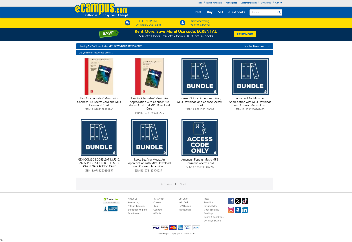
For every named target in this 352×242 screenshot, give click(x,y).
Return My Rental (214, 2)
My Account (266, 2)
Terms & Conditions (213, 217)
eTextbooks (236, 12)
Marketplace (231, 2)
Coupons (157, 209)
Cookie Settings (211, 209)
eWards (157, 213)
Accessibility (134, 202)
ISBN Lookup (185, 206)
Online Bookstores (212, 220)
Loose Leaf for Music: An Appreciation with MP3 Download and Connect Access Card (250, 101)
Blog (200, 2)
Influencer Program (137, 209)
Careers (157, 202)
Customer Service (249, 2)
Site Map (208, 213)
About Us (132, 198)
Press (206, 198)
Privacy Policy (210, 206)
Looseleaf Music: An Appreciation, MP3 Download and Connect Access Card (199, 101)
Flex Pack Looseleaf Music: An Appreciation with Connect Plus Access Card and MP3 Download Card (149, 103)
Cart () (278, 2)
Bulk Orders (158, 198)
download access (102, 52)
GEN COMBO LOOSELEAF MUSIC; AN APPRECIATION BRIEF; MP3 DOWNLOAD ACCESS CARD (99, 163)
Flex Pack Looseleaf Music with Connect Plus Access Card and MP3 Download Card (99, 101)
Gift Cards (183, 198)
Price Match (209, 202)
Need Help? (162, 233)
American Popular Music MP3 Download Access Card (199, 161)
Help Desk (183, 202)
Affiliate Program (136, 206)
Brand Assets (134, 213)
